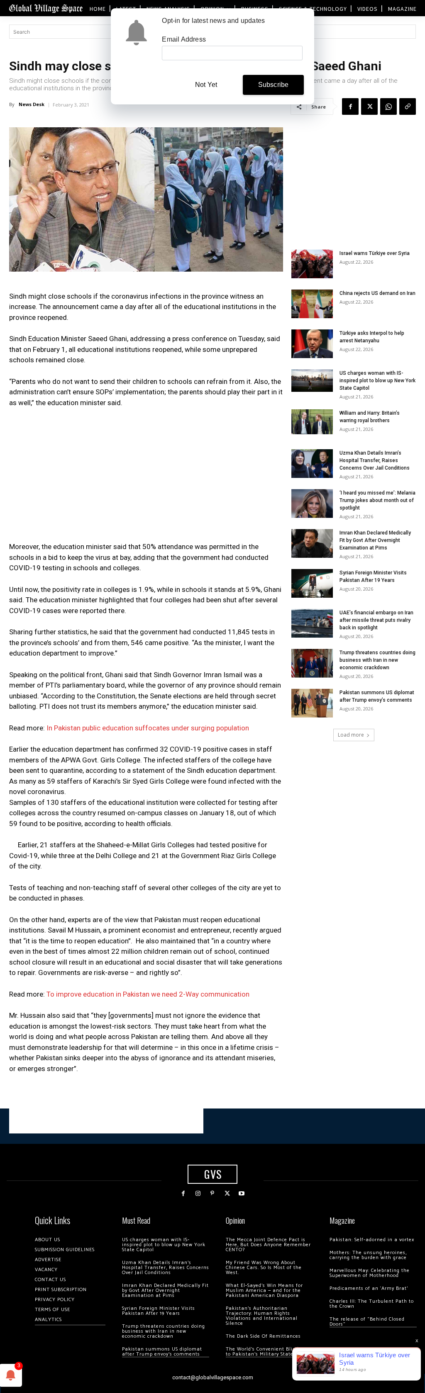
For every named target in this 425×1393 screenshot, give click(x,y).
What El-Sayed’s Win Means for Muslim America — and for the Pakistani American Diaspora (264, 1290)
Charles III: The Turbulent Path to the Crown (372, 1303)
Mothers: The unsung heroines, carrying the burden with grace (368, 1255)
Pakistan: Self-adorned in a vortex (372, 1240)
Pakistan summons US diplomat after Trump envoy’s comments (162, 1351)
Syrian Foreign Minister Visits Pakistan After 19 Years (158, 1310)
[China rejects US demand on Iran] (312, 303)
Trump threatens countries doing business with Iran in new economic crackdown (377, 660)
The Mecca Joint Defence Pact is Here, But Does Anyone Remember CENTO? (268, 1245)
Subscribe (273, 84)
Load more (351, 734)
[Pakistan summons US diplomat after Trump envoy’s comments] (312, 703)
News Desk (31, 104)
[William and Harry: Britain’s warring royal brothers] (312, 421)
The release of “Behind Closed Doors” (367, 1321)
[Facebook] (350, 106)
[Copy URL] (407, 106)
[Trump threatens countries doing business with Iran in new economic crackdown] (312, 663)
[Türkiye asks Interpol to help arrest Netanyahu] (312, 343)
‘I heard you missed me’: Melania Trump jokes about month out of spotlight (377, 500)
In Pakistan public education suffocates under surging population (147, 728)
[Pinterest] (212, 1193)
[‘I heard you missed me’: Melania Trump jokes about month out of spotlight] (312, 503)
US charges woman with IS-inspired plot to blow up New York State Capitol (377, 380)
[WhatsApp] (388, 106)
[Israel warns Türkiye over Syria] (312, 264)
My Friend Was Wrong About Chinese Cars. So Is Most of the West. (264, 1268)
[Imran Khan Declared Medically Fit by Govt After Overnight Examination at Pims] (312, 543)
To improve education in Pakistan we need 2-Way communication (147, 994)
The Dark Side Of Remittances (263, 1336)
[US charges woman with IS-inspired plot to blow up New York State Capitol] (312, 380)
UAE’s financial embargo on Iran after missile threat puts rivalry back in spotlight (376, 620)
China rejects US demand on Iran (377, 293)
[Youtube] (242, 1193)
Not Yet (206, 84)
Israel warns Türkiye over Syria (375, 253)
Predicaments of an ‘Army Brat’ (369, 1288)
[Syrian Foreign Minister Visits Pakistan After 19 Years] (312, 583)
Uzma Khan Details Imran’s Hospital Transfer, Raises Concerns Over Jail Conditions (375, 460)
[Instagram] (198, 1193)
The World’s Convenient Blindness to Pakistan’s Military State (268, 1351)
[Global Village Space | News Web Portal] (45, 8)
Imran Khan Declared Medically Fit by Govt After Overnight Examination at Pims (375, 540)
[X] (369, 106)
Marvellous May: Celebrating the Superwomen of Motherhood (370, 1273)
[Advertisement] (146, 477)
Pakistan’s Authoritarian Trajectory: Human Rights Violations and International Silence (262, 1315)
